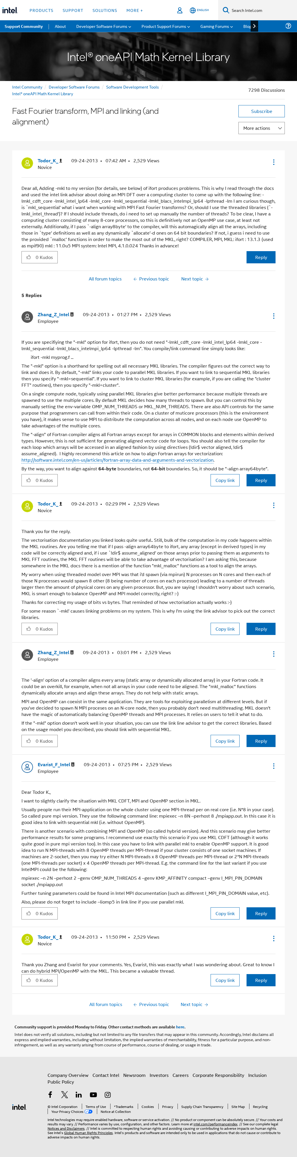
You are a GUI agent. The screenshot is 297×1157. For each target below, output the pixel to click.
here (180, 1026)
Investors (159, 1075)
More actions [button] (256, 128)
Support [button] (73, 10)
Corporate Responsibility (218, 1075)
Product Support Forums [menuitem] (164, 26)
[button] (273, 162)
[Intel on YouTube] (93, 1095)
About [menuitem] (60, 26)
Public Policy (61, 1081)
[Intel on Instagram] (108, 1095)
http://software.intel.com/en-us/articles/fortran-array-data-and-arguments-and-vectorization (117, 459)
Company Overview (68, 1075)
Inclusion (257, 1075)
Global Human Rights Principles (88, 1132)
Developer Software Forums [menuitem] (101, 26)
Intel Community (27, 87)
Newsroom (134, 1075)
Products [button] (41, 10)
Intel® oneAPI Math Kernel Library (42, 93)
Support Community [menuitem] (24, 26)
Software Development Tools (132, 87)
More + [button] (134, 10)
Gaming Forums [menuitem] (214, 26)
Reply (261, 257)
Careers (181, 1075)
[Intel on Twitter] (65, 1095)
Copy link (225, 480)
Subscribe (261, 111)
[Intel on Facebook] (50, 1095)
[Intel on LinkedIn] (79, 1095)
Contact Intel (106, 1075)
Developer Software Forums (74, 87)
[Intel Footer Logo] (19, 1106)
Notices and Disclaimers (66, 1128)
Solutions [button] (105, 10)
